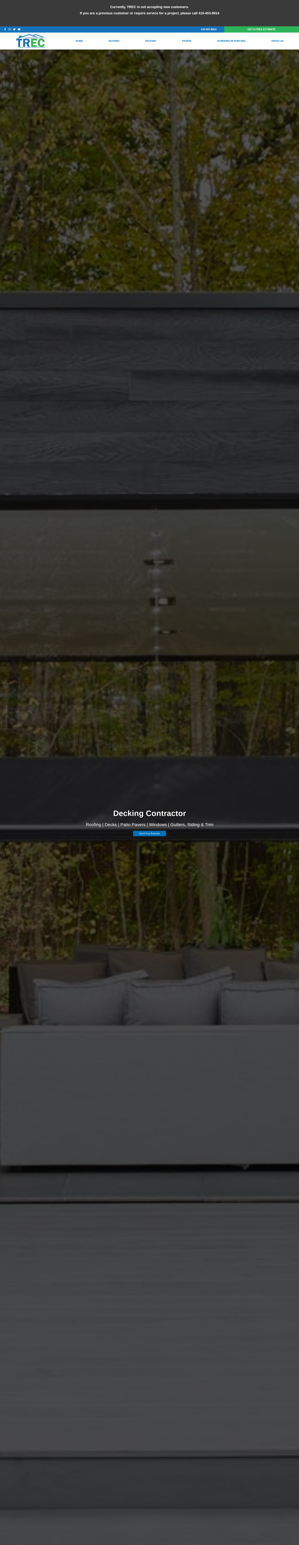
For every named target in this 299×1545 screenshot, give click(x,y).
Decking (150, 41)
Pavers (186, 41)
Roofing (114, 41)
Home (79, 41)
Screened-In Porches (231, 41)
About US (277, 41)
